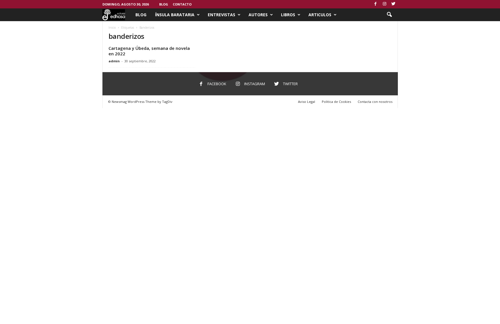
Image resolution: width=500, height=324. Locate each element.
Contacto (182, 4)
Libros (288, 14)
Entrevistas (221, 14)
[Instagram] (384, 4)
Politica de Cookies (336, 101)
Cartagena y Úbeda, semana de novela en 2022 (149, 51)
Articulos (319, 14)
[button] (389, 14)
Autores (258, 14)
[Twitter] (393, 4)
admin (114, 61)
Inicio (112, 28)
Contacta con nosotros (375, 101)
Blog (163, 4)
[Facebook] (375, 4)
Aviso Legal (306, 101)
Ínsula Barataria (174, 14)
